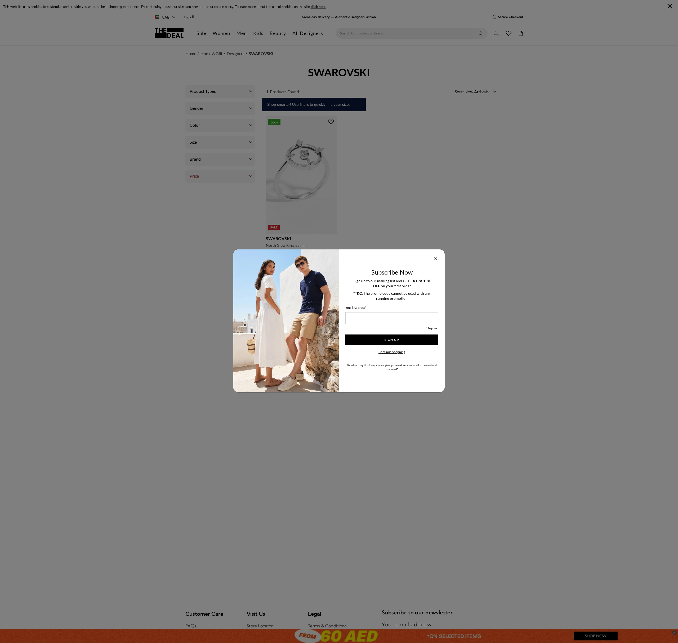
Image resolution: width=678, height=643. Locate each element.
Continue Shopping (391, 352)
